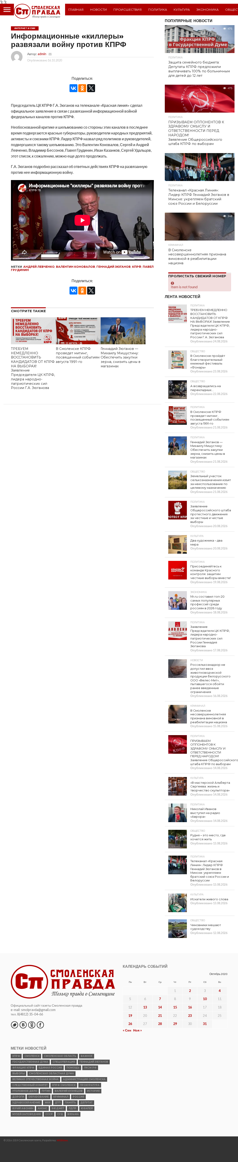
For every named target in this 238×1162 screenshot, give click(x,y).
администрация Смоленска (84, 1079)
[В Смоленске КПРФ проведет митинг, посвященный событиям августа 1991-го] (78, 343)
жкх (47, 1102)
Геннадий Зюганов (113, 266)
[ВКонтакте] (73, 88)
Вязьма (73, 1114)
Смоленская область (60, 1056)
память (70, 1102)
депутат (86, 1102)
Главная (76, 9)
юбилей (87, 1108)
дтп (57, 1102)
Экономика (207, 9)
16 (190, 1007)
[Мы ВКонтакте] (23, 1024)
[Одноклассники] (82, 88)
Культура (182, 9)
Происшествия (127, 9)
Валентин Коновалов (75, 266)
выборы (18, 1073)
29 (175, 1024)
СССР (49, 1114)
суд (60, 1114)
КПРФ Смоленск (64, 1085)
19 (130, 1016)
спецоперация (64, 1061)
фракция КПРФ (23, 1067)
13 (145, 1007)
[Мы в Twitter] (14, 1024)
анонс (42, 1108)
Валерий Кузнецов (69, 1090)
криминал (60, 1096)
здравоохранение (26, 1102)
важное (87, 1056)
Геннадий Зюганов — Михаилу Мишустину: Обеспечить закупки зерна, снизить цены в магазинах (120, 357)
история (93, 1090)
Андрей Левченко (39, 266)
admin (42, 54)
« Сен (127, 1030)
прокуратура (89, 1085)
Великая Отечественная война (35, 1079)
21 (160, 1016)
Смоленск (32, 1056)
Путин (46, 1090)
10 (205, 999)
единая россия (50, 1067)
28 (160, 1024)
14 (160, 1007)
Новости (98, 9)
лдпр (72, 1108)
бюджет (58, 1108)
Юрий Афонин (22, 1108)
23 (190, 1016)
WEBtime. (62, 1140)
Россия (78, 1096)
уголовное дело (24, 1090)
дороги (18, 1096)
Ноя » (137, 1030)
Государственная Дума (30, 1061)
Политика (157, 9)
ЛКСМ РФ (90, 1067)
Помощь (72, 1067)
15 (175, 1007)
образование (38, 1096)
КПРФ (136, 266)
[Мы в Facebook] (40, 1024)
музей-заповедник (26, 1114)
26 (130, 1024)
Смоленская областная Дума (51, 1073)
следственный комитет (30, 1085)
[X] (91, 88)
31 (205, 1024)
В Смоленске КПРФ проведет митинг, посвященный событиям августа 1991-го (77, 355)
